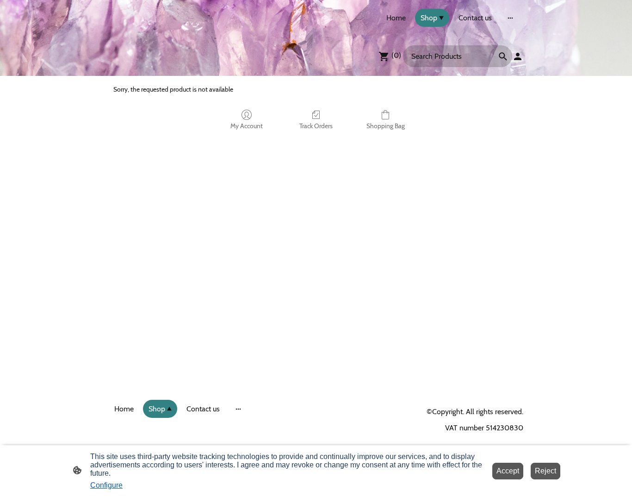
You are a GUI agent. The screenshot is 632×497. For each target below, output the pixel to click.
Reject (545, 471)
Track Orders (316, 126)
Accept (507, 471)
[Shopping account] (517, 56)
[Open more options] (510, 18)
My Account (246, 126)
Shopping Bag (385, 126)
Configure (106, 485)
